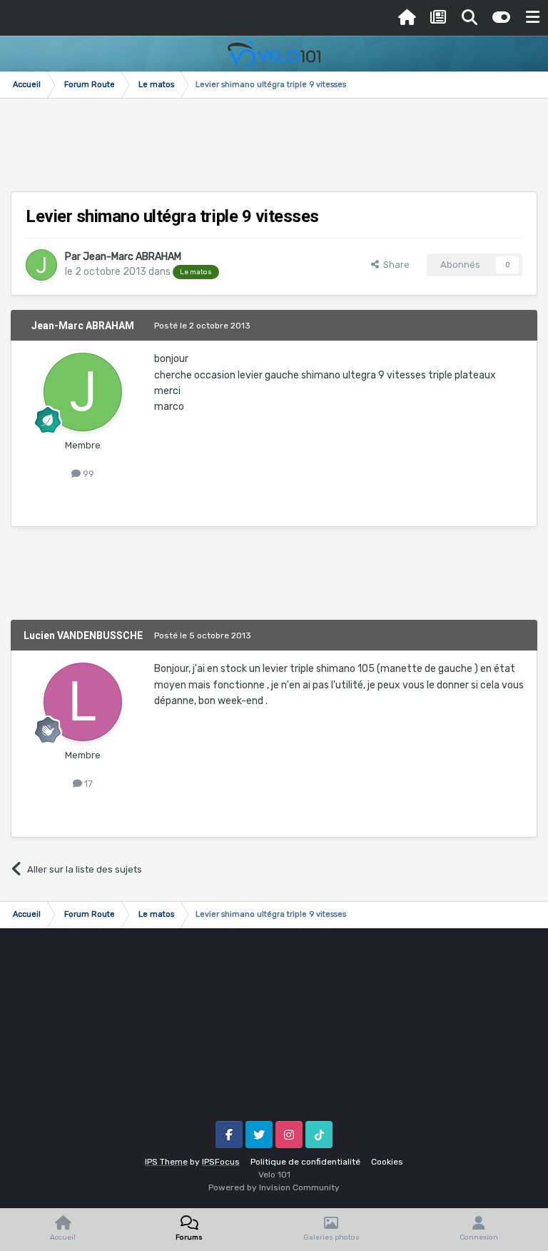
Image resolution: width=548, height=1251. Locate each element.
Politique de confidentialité (305, 1162)
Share (394, 264)
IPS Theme (166, 1162)
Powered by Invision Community (274, 1187)
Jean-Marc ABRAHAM (132, 257)
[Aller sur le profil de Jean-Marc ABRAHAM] (41, 265)
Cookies (387, 1162)
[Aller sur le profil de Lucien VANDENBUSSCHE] (83, 702)
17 (87, 783)
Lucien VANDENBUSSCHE (83, 635)
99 (87, 473)
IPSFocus (221, 1162)
